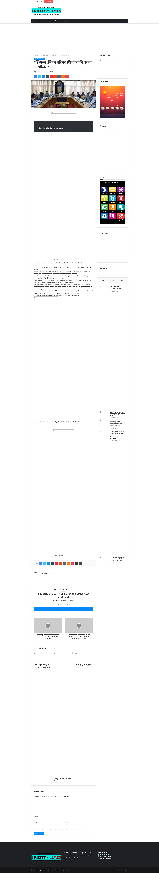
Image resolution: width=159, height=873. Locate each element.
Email (35, 822)
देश (36, 21)
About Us (110, 870)
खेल (56, 21)
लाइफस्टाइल (65, 21)
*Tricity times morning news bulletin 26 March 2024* (83, 665)
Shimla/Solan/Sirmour (44, 55)
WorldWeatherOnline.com (113, 116)
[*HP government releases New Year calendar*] (104, 348)
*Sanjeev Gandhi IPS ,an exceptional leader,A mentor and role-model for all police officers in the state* (117, 435)
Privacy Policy (124, 870)
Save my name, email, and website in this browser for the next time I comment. (56, 829)
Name (36, 816)
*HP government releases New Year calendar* (115, 288)
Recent (112, 280)
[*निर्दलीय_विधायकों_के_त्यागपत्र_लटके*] (63, 714)
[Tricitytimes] (46, 10)
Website (67, 822)
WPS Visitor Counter (107, 858)
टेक (59, 21)
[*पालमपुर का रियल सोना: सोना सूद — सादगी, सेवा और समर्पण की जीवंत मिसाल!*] (104, 559)
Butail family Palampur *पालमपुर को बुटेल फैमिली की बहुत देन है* (117, 413)
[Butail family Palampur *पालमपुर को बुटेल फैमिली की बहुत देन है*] (104, 414)
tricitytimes (39, 71)
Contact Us (116, 870)
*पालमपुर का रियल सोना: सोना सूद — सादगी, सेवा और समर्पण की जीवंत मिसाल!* (117, 558)
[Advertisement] (79, 37)
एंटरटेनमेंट (51, 21)
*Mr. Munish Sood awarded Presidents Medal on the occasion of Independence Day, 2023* (42, 667)
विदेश (40, 21)
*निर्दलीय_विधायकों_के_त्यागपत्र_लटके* (63, 779)
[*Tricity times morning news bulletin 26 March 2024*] (84, 657)
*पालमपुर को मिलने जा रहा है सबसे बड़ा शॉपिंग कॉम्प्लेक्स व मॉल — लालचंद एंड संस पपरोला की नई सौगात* (117, 423)
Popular (102, 280)
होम (33, 21)
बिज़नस (45, 21)
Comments (122, 280)
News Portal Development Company (60, 870)
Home (36, 55)
